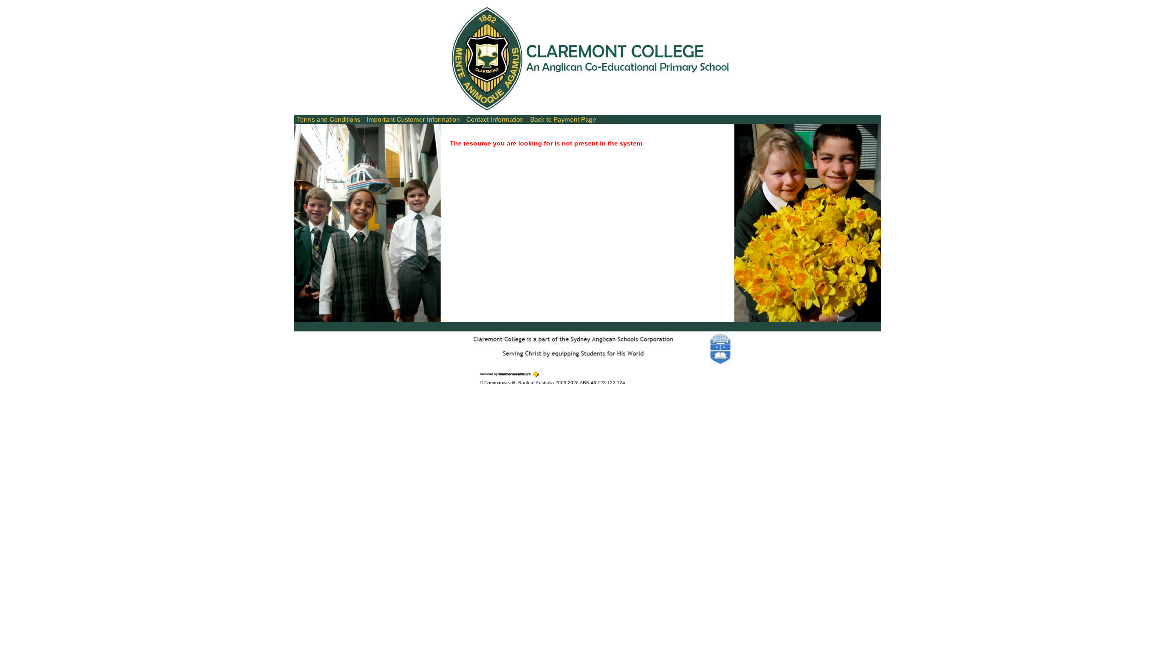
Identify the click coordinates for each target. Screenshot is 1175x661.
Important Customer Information (413, 119)
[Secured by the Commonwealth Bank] (509, 374)
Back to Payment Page (563, 119)
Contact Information (495, 119)
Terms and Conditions (328, 119)
